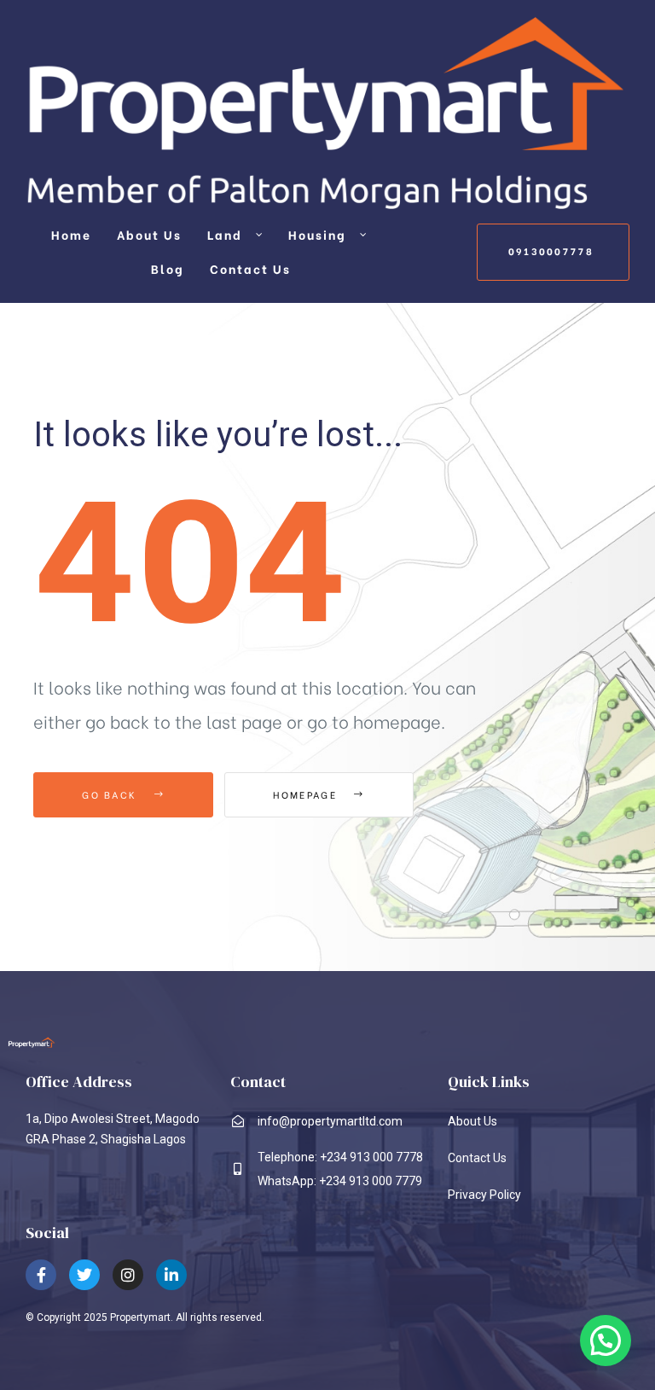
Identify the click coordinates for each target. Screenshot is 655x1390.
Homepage (307, 794)
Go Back (111, 794)
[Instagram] (128, 1274)
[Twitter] (84, 1274)
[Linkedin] (171, 1274)
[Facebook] (41, 1274)
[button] (553, 252)
